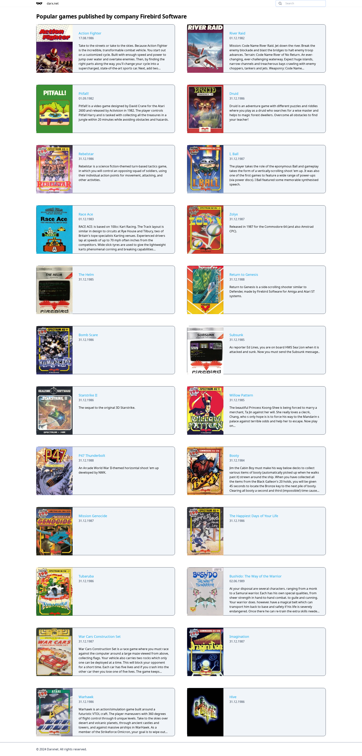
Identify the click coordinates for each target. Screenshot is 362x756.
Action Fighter (90, 33)
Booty (234, 455)
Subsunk (236, 335)
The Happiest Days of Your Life (253, 516)
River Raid (237, 33)
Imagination (239, 636)
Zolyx (233, 214)
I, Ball (234, 154)
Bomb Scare (88, 335)
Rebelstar (86, 154)
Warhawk (86, 697)
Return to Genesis (243, 274)
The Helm (86, 274)
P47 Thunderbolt (92, 455)
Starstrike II (88, 395)
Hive (232, 697)
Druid (233, 93)
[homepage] (39, 3)
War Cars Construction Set (100, 636)
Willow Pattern (241, 395)
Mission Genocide (93, 516)
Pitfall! (84, 93)
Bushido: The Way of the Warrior (255, 576)
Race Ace (86, 214)
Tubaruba (86, 576)
